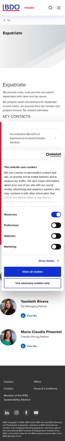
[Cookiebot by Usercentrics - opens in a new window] (46, 155)
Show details (46, 260)
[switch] (56, 225)
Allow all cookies (32, 271)
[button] (34, 138)
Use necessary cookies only (32, 283)
